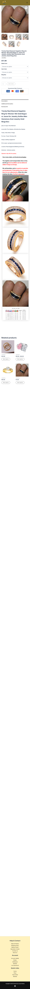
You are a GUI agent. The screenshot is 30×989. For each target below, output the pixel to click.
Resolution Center (15, 949)
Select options (6, 359)
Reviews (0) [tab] (4, 106)
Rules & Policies (15, 943)
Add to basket (11, 83)
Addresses (15, 962)
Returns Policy (15, 947)
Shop (15, 973)
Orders (15, 960)
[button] (26, 7)
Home (15, 971)
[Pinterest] (15, 986)
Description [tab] (4, 101)
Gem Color (4, 69)
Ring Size (3, 74)
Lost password (15, 965)
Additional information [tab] (7, 103)
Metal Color (4, 63)
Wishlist (15, 963)
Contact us (15, 951)
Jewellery (3, 57)
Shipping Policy (15, 945)
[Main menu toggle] (27, 2)
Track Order (15, 974)
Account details (15, 958)
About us (15, 952)
